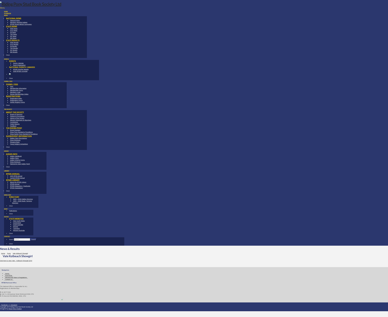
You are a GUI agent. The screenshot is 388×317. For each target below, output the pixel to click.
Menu (2, 8)
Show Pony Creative (15, 309)
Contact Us (8, 279)
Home (7, 274)
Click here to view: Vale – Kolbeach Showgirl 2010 (16, 261)
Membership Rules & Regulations (16, 277)
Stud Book (8, 276)
